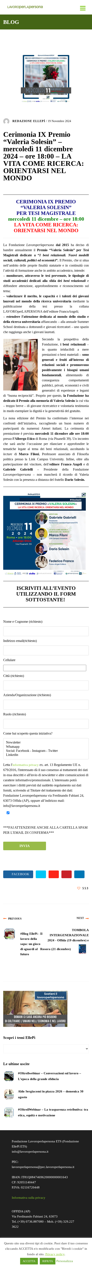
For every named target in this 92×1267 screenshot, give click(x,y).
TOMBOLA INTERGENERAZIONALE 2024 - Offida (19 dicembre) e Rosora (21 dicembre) (64, 939)
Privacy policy (54, 1254)
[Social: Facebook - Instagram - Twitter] (46, 751)
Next (80, 918)
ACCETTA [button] (29, 1261)
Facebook (19, 874)
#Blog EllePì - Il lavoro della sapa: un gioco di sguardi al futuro (31, 944)
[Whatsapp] (46, 747)
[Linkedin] (46, 755)
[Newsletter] (46, 743)
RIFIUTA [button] (47, 1261)
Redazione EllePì (28, 121)
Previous (15, 918)
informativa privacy (25, 765)
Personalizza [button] (64, 1261)
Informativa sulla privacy (28, 1197)
